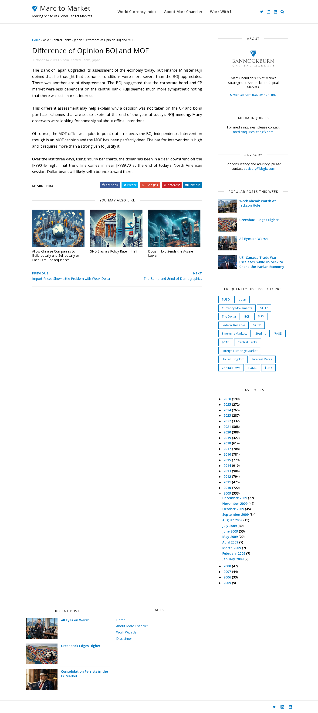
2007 (227, 571)
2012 (227, 476)
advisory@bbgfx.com (259, 168)
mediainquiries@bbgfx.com (253, 132)
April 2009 (230, 542)
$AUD (278, 333)
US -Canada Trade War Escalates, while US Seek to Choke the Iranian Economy (261, 262)
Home (36, 40)
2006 (227, 577)
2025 (227, 404)
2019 (227, 438)
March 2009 (232, 548)
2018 (227, 443)
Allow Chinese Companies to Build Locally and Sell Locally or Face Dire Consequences (55, 255)
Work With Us (222, 11)
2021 (227, 426)
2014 (227, 465)
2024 (227, 410)
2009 (227, 493)
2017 (227, 448)
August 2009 (232, 520)
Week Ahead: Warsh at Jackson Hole (257, 203)
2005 (227, 583)
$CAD (226, 342)
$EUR (264, 308)
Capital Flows (231, 368)
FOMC (252, 368)
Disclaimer (124, 638)
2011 (227, 482)
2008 (227, 566)
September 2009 (236, 514)
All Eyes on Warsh (253, 238)
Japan (78, 40)
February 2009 (234, 553)
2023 (227, 415)
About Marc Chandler (183, 11)
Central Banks (61, 40)
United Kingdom (233, 359)
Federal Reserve (233, 325)
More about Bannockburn (253, 95)
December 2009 (235, 498)
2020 (227, 432)
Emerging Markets (234, 333)
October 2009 (233, 509)
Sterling (260, 333)
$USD (226, 299)
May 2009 (230, 536)
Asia (46, 40)
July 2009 (230, 525)
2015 (227, 460)
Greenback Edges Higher (259, 220)
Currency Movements (237, 308)
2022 (227, 421)
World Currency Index (137, 11)
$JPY (261, 316)
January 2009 (233, 559)
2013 (227, 471)
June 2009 (230, 531)
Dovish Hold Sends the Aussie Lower (170, 253)
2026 (227, 399)
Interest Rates (262, 359)
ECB (247, 316)
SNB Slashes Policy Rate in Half (113, 251)
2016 (227, 454)
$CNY (268, 368)
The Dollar (229, 316)
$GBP (257, 325)
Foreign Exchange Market (239, 351)
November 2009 (235, 503)
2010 (227, 487)
